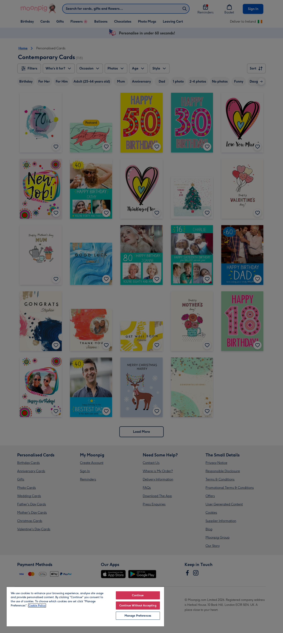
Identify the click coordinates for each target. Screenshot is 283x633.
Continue (138, 595)
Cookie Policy (37, 605)
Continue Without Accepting (137, 605)
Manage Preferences (138, 615)
